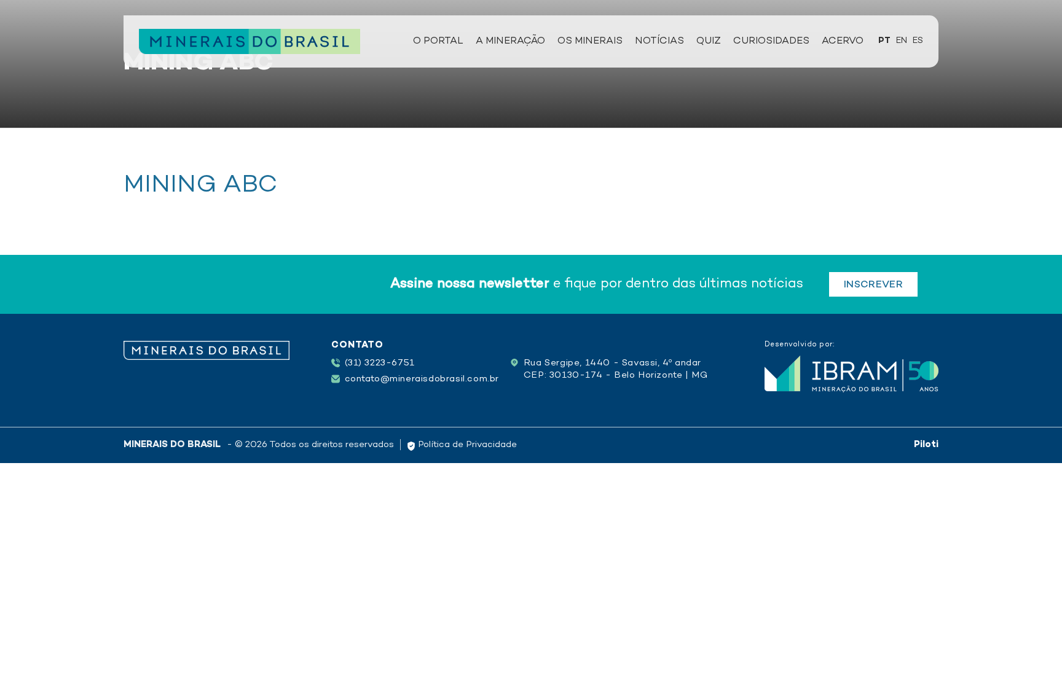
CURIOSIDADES (771, 41)
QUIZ (708, 41)
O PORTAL (438, 41)
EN (901, 40)
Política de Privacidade (466, 445)
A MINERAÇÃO (510, 41)
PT (884, 40)
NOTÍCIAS (659, 41)
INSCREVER (873, 285)
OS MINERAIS (590, 41)
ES (918, 40)
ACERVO (842, 41)
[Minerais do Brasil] (249, 41)
